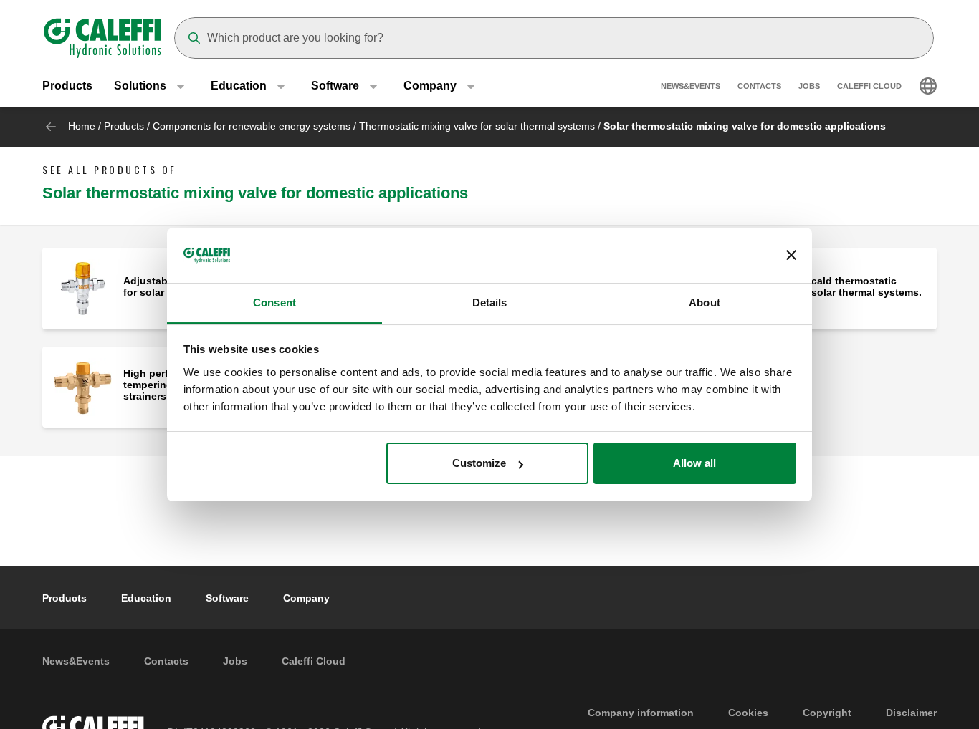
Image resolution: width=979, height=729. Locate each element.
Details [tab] (489, 302)
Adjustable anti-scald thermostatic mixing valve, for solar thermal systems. (824, 286)
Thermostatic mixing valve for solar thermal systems (477, 126)
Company (306, 598)
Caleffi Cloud (869, 86)
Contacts (759, 86)
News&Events (690, 86)
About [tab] (704, 302)
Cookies (748, 712)
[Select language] (928, 86)
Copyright (827, 712)
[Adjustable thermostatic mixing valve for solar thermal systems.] (83, 287)
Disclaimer (911, 712)
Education (146, 598)
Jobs (809, 86)
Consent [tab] (274, 302)
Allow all (694, 463)
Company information (641, 712)
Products (67, 85)
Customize (479, 463)
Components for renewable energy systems (251, 126)
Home (81, 126)
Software (227, 598)
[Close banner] (791, 256)
